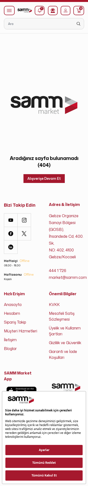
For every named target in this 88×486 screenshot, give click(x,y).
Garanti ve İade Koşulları (63, 354)
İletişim (10, 339)
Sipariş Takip (15, 322)
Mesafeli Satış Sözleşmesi (62, 316)
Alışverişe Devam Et (44, 178)
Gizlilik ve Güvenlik (65, 342)
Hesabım (12, 313)
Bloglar (10, 348)
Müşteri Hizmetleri (20, 331)
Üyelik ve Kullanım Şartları (65, 331)
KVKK (54, 304)
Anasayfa (13, 304)
